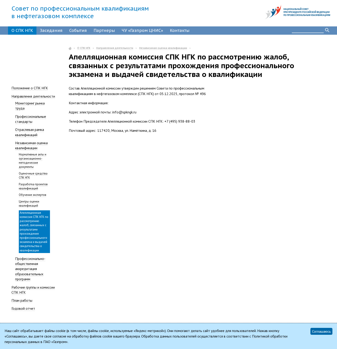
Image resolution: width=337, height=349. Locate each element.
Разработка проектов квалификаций (33, 186)
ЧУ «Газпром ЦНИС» (142, 30)
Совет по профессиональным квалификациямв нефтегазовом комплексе (80, 12)
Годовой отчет (23, 308)
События (78, 30)
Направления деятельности (114, 48)
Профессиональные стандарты (30, 119)
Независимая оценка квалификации (163, 48)
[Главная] (70, 48)
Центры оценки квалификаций (29, 204)
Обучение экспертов (32, 195)
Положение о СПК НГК (29, 88)
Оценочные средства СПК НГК (33, 176)
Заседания (51, 30)
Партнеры (104, 30)
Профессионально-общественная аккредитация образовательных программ (30, 268)
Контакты (179, 30)
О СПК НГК (22, 30)
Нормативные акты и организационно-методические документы (32, 160)
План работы (21, 300)
